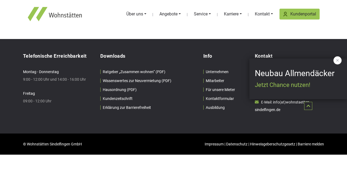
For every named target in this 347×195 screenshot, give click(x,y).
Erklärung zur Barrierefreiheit (127, 107)
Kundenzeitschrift (118, 98)
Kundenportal (303, 14)
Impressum (214, 144)
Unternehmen (217, 72)
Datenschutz (237, 144)
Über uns (134, 14)
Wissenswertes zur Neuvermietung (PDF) (137, 81)
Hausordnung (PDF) (120, 89)
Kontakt (262, 14)
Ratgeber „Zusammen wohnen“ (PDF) (134, 72)
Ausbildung (215, 107)
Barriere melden (311, 144)
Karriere (231, 14)
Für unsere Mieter (220, 89)
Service (201, 14)
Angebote (168, 14)
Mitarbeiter (215, 81)
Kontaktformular (220, 98)
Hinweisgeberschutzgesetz (272, 144)
